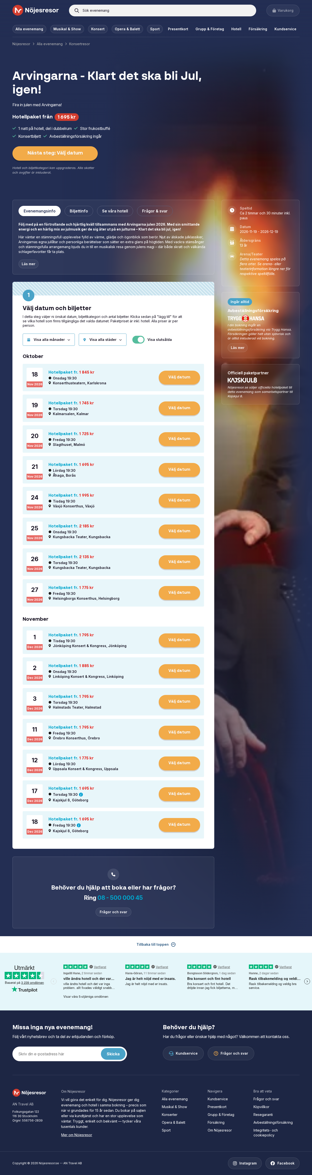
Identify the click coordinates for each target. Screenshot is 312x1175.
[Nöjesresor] (35, 10)
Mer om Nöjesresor (76, 1135)
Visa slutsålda (159, 339)
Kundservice (285, 29)
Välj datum (179, 377)
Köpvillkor (261, 1107)
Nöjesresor (21, 44)
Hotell (236, 29)
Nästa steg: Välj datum (55, 153)
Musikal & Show (67, 29)
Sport (155, 29)
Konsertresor (79, 44)
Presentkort (178, 29)
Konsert (98, 29)
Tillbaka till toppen (152, 944)
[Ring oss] (113, 874)
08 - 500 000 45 (120, 897)
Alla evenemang (29, 29)
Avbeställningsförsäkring (273, 1122)
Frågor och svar (113, 912)
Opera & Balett (127, 29)
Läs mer (237, 348)
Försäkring (258, 29)
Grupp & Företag (209, 29)
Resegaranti (263, 1114)
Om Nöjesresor (220, 1130)
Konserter (169, 1114)
